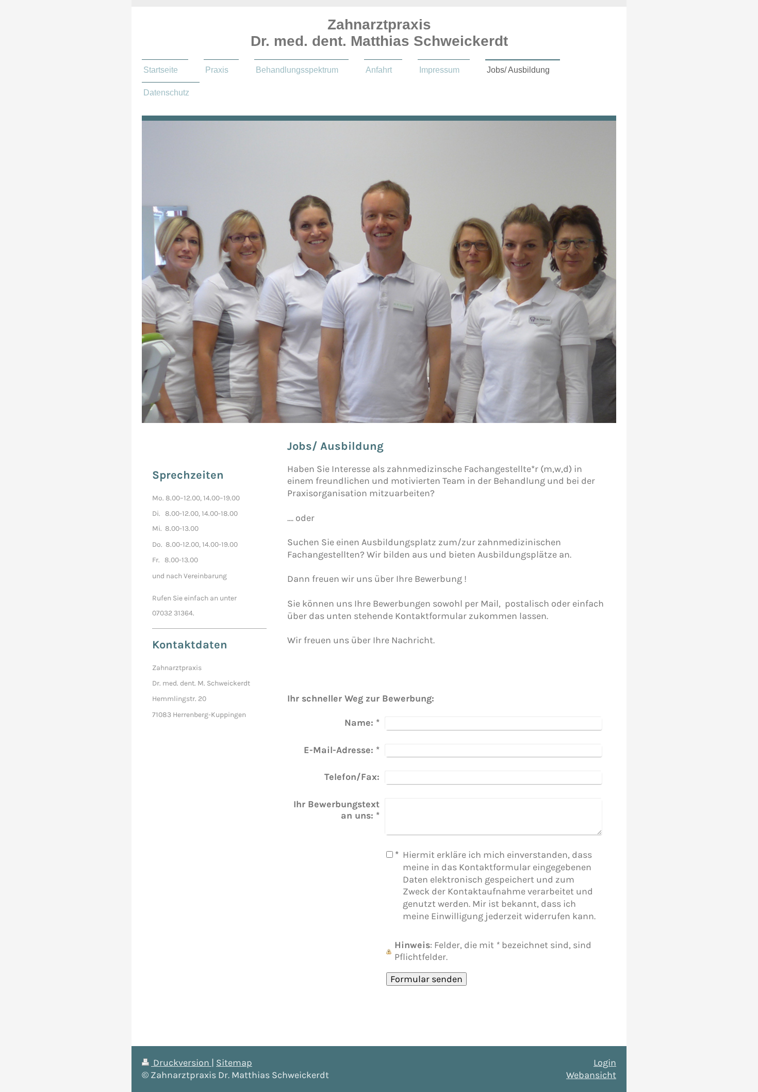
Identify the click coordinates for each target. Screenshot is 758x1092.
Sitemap (234, 1062)
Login (605, 1062)
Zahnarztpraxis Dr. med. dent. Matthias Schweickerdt (379, 33)
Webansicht (591, 1075)
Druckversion (181, 1062)
